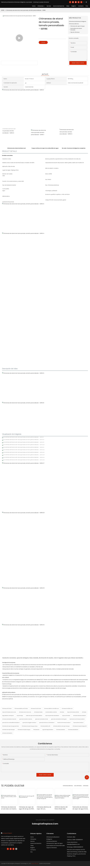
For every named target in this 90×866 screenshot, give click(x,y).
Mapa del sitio (35, 863)
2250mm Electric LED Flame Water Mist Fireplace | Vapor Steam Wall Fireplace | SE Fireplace (62, 808)
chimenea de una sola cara (25, 712)
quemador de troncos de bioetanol (46, 722)
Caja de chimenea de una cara (9, 712)
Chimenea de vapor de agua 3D (79, 726)
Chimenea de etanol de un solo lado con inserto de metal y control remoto (8, 808)
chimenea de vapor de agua (8, 729)
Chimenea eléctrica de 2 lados (21, 708)
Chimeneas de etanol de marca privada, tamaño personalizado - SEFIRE (26, 10)
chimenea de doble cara (67, 708)
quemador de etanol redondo (25, 719)
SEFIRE (2, 10)
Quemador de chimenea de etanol (77, 719)
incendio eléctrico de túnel (51, 712)
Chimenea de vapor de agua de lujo (29, 726)
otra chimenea (78, 785)
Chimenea (85, 785)
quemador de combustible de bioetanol (10, 722)
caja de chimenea (66, 715)
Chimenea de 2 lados (7, 708)
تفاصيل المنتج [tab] (45, 74)
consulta (43, 42)
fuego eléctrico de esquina (8, 715)
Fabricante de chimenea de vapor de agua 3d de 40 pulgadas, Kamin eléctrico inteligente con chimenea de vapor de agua (80, 808)
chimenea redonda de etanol (79, 715)
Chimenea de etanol (60, 729)
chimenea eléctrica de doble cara (51, 708)
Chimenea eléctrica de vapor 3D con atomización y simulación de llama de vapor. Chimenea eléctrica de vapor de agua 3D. (45, 808)
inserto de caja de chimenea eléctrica (34, 715)
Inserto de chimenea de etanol (63, 722)
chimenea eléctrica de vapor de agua (61, 726)
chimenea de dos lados (36, 708)
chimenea (62, 712)
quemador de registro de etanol (29, 722)
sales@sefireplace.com (73, 844)
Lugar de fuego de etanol (47, 729)
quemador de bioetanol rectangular (59, 719)
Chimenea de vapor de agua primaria (10, 726)
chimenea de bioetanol (7, 733)
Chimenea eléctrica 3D (45, 726)
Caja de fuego (20, 715)
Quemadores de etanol (78, 722)
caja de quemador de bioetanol (52, 715)
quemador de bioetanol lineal (41, 719)
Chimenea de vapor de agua (24, 729)
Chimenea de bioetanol (73, 729)
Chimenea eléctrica (68, 785)
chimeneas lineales (38, 712)
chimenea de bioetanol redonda (9, 719)
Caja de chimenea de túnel (73, 712)
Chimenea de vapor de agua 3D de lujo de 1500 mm (26, 808)
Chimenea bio (36, 729)
